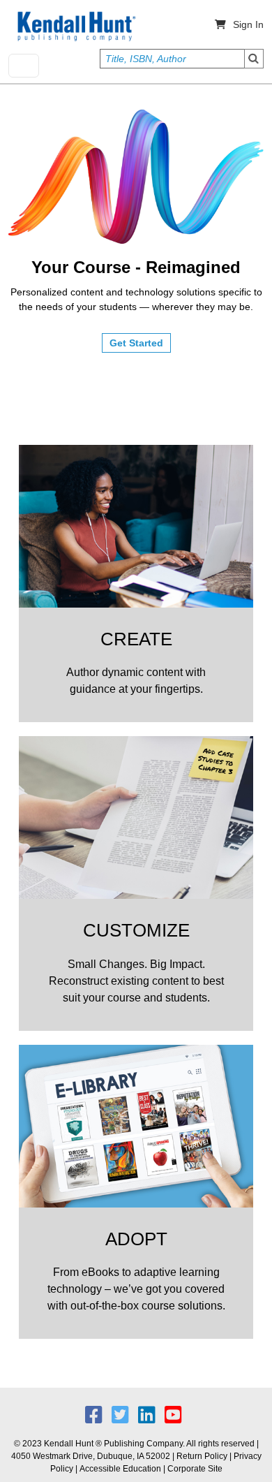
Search (254, 58)
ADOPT (136, 1238)
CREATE (136, 639)
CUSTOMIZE (136, 930)
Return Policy (201, 1456)
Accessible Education (120, 1469)
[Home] (75, 26)
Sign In (248, 24)
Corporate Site (194, 1469)
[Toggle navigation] (23, 66)
